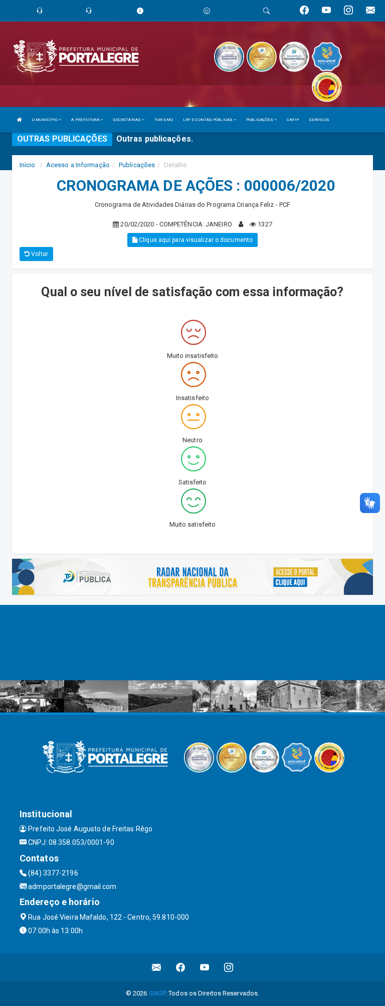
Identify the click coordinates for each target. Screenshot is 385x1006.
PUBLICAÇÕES (260, 119)
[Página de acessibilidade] (207, 11)
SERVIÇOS (319, 119)
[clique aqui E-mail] (156, 967)
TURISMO (163, 119)
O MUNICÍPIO (45, 119)
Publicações (137, 165)
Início (28, 165)
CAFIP (293, 119)
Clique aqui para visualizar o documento (195, 239)
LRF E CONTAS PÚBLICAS (208, 119)
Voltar (39, 254)
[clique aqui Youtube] (205, 967)
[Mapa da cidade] (192, 642)
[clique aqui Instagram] (229, 967)
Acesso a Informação (78, 165)
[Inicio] (19, 120)
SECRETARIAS (127, 119)
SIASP (157, 993)
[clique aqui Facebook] (180, 967)
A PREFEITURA (85, 119)
